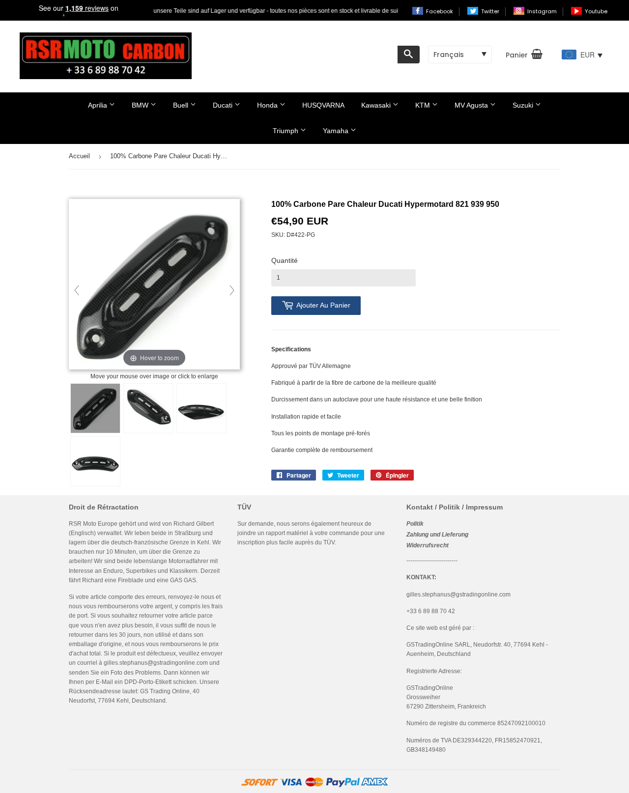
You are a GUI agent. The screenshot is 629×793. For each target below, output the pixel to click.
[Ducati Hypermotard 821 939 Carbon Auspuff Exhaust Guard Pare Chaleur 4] (95, 461)
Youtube (596, 11)
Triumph (286, 131)
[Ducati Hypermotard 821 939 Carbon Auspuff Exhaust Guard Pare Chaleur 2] (148, 408)
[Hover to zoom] (154, 285)
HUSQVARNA (323, 105)
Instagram (542, 11)
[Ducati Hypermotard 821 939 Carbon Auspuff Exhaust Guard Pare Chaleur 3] (201, 408)
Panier (517, 55)
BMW (141, 105)
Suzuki (524, 105)
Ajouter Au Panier (323, 305)
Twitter (491, 11)
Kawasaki (377, 105)
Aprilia (98, 105)
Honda (268, 105)
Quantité (284, 260)
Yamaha (336, 131)
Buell (181, 105)
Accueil (79, 156)
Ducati (223, 105)
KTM (423, 105)
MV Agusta (472, 105)
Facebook (440, 11)
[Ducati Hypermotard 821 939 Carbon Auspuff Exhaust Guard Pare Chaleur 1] (95, 408)
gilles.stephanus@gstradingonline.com (156, 662)
